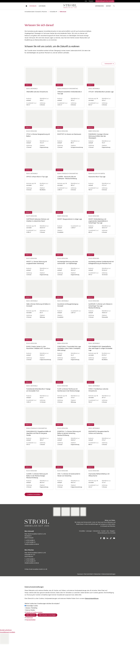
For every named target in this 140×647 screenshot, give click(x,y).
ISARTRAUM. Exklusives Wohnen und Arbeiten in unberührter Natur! (37, 220)
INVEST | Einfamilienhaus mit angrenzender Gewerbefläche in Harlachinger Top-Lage (98, 221)
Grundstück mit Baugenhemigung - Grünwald (68, 305)
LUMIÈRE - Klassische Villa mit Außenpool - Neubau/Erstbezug (67, 178)
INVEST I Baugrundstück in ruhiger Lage (69, 219)
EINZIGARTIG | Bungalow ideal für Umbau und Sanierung (98, 432)
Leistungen (89, 531)
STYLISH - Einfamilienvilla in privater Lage (101, 92)
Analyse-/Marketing (31, 608)
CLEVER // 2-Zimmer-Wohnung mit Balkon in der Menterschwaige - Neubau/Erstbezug (37, 476)
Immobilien (82, 531)
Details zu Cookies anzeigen (34, 612)
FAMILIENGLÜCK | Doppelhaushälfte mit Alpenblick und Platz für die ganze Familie (38, 433)
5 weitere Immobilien (33, 494)
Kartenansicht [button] (108, 64)
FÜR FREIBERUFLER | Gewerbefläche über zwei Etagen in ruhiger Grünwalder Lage (100, 348)
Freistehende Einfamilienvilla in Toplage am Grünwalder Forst (38, 390)
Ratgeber (91, 1)
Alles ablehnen (30, 615)
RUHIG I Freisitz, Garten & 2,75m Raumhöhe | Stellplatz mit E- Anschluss (38, 347)
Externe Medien (30, 610)
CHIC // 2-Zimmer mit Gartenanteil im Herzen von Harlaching (68, 475)
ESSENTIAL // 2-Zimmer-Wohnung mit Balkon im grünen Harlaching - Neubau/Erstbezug (69, 433)
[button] (100, 538)
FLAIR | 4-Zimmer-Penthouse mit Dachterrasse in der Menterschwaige (68, 390)
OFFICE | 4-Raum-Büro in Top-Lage (37, 177)
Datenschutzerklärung (91, 598)
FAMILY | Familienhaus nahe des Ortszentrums (98, 390)
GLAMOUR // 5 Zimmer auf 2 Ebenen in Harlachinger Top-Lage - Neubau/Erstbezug (100, 306)
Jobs (86, 1)
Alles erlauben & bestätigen (47, 615)
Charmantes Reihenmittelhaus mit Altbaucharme (98, 475)
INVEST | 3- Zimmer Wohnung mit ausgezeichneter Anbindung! (36, 262)
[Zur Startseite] (70, 6)
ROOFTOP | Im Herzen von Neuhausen (69, 134)
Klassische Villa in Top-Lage (96, 177)
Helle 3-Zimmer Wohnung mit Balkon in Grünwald (38, 305)
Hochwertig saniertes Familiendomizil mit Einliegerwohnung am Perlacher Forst (101, 262)
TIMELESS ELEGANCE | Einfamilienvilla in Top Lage (69, 93)
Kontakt (103, 531)
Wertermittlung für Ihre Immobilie (105, 1)
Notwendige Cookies (32, 606)
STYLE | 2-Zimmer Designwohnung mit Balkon (38, 135)
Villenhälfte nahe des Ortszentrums (37, 92)
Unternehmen (96, 531)
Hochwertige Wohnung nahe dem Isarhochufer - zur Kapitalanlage (67, 262)
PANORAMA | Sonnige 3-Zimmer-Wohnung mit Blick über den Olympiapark (98, 136)
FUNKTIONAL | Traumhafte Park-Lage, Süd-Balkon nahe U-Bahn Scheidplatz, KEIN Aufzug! (69, 348)
